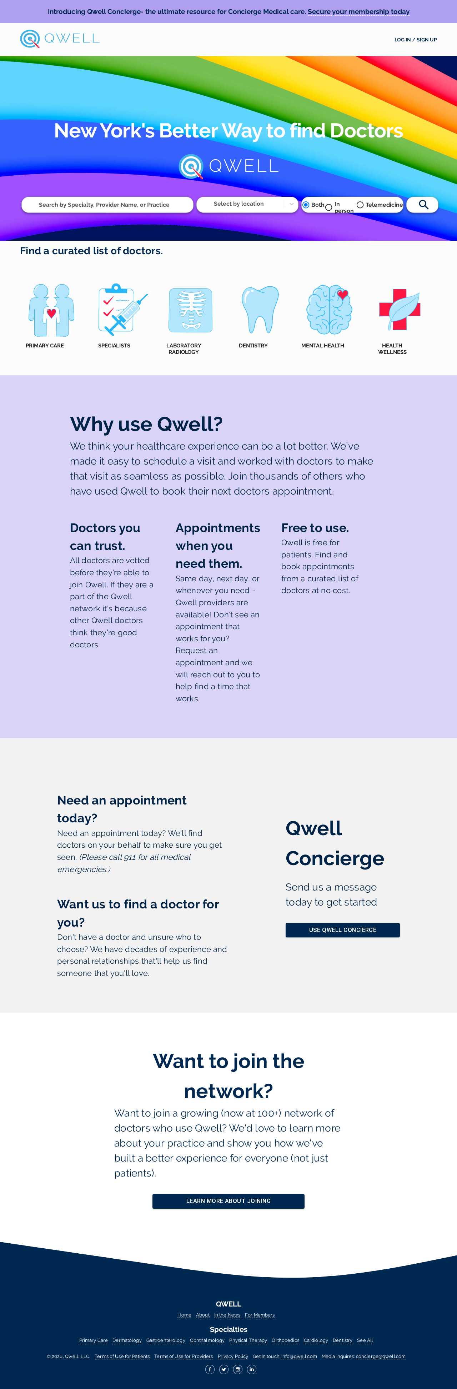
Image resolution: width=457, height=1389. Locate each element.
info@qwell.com (299, 1356)
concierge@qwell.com (381, 1356)
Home (184, 1315)
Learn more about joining (228, 1201)
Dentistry (342, 1340)
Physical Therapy (248, 1340)
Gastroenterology (165, 1340)
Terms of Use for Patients (122, 1356)
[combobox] (39, 204)
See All (365, 1340)
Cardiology (316, 1340)
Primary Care (93, 1340)
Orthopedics (285, 1340)
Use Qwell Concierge (343, 930)
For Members (260, 1315)
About (203, 1315)
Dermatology (126, 1340)
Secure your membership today (359, 11)
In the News (227, 1315)
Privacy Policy (233, 1356)
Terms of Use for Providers (183, 1356)
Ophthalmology (207, 1340)
